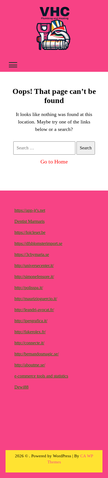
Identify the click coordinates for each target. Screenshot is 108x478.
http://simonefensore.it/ (34, 276)
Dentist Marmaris (29, 221)
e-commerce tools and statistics (41, 376)
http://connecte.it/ (29, 342)
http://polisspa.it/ (28, 287)
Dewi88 (21, 387)
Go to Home (54, 162)
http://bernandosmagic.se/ (36, 354)
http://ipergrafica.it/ (30, 320)
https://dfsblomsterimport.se (38, 243)
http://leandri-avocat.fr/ (34, 309)
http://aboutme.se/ (29, 365)
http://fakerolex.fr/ (30, 331)
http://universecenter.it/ (34, 265)
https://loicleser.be (29, 232)
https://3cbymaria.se (31, 254)
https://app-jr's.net (29, 210)
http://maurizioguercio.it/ (35, 298)
